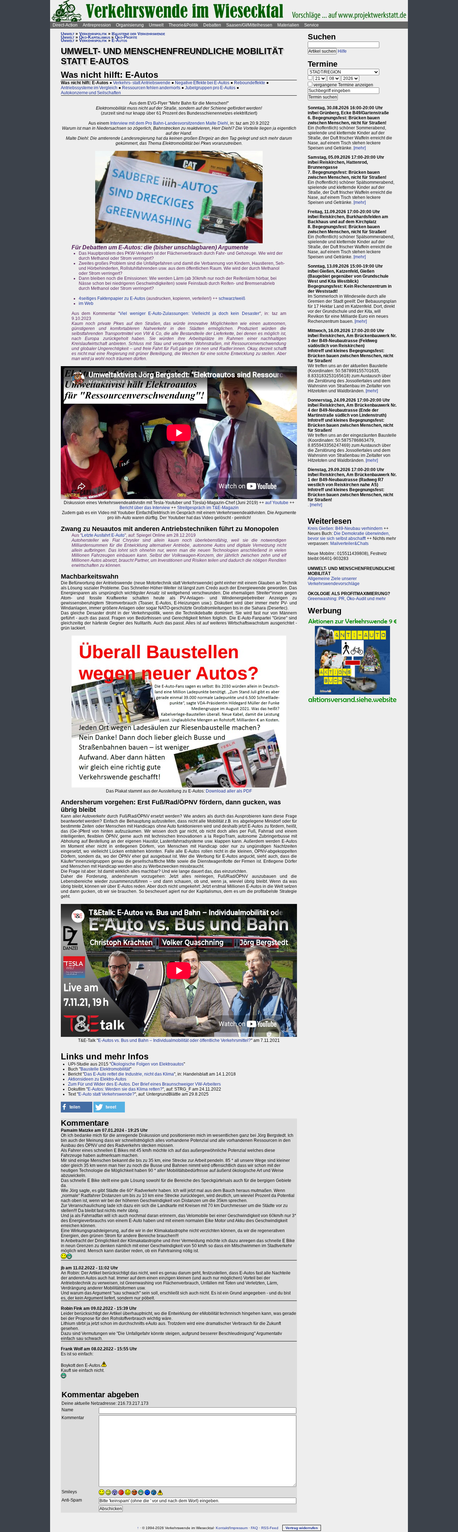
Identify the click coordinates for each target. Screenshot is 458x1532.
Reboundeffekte (249, 82)
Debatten (212, 25)
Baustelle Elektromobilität (105, 1069)
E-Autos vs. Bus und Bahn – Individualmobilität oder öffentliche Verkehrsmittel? (174, 1040)
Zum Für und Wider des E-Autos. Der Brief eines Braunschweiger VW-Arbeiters (144, 1084)
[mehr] (360, 147)
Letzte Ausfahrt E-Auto (103, 535)
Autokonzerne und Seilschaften (91, 92)
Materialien (288, 25)
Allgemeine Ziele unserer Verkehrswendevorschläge (334, 581)
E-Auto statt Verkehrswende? (106, 1094)
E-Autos (119, 40)
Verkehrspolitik (93, 33)
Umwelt (156, 25)
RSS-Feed (269, 1528)
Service (311, 25)
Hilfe (342, 51)
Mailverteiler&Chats (349, 543)
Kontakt (222, 1528)
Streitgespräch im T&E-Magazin (208, 507)
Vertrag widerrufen (302, 1528)
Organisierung (130, 25)
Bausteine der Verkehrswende (138, 33)
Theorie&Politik (183, 25)
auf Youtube (276, 502)
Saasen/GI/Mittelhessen (249, 25)
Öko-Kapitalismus (94, 37)
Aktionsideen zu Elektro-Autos (97, 1079)
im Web (86, 303)
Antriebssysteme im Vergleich (89, 87)
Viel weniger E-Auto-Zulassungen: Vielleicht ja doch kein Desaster (189, 313)
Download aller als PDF (229, 791)
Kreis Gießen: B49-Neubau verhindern (345, 528)
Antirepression (97, 25)
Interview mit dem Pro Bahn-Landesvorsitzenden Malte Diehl (169, 123)
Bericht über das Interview (145, 507)
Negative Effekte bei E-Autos (202, 82)
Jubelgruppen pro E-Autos (210, 87)
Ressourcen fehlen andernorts (151, 87)
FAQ (254, 1528)
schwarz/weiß (232, 298)
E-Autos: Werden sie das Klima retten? (125, 1089)
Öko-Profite (126, 37)
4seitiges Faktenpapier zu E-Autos (112, 298)
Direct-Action (65, 25)
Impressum (239, 1528)
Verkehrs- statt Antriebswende (141, 82)
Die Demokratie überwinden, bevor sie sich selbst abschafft (349, 536)
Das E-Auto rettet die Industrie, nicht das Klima (129, 1074)
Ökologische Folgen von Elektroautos (147, 1064)
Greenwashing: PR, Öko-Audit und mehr (347, 598)
